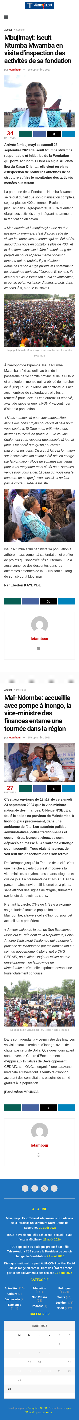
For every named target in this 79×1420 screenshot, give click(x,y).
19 (29, 1371)
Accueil (8, 29)
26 (29, 1379)
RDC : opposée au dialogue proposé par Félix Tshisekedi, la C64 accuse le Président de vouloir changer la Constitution (39, 1251)
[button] (5, 17)
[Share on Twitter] (54, 134)
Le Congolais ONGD (36, 1408)
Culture (12, 1293)
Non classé (39, 1297)
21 (49, 1371)
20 (39, 1371)
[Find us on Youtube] (54, 1188)
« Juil (38, 1395)
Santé (61, 1297)
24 (9, 1379)
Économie (14, 1304)
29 (59, 1379)
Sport (60, 1308)
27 (39, 1379)
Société (20, 29)
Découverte (12, 1299)
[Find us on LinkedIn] (34, 1188)
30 (69, 1379)
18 (19, 1371)
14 (49, 1362)
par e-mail (47, 1412)
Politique (21, 689)
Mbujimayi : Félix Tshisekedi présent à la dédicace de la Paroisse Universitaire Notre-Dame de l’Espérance (39, 1223)
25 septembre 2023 (39, 69)
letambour (15, 69)
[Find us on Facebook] (25, 1188)
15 (59, 1362)
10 (9, 1362)
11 (19, 1362)
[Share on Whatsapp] (25, 134)
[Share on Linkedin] (68, 134)
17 (9, 1371)
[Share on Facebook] (40, 134)
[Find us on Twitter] (44, 1188)
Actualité (11, 1288)
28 (49, 1379)
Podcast (37, 1306)
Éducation (39, 1288)
